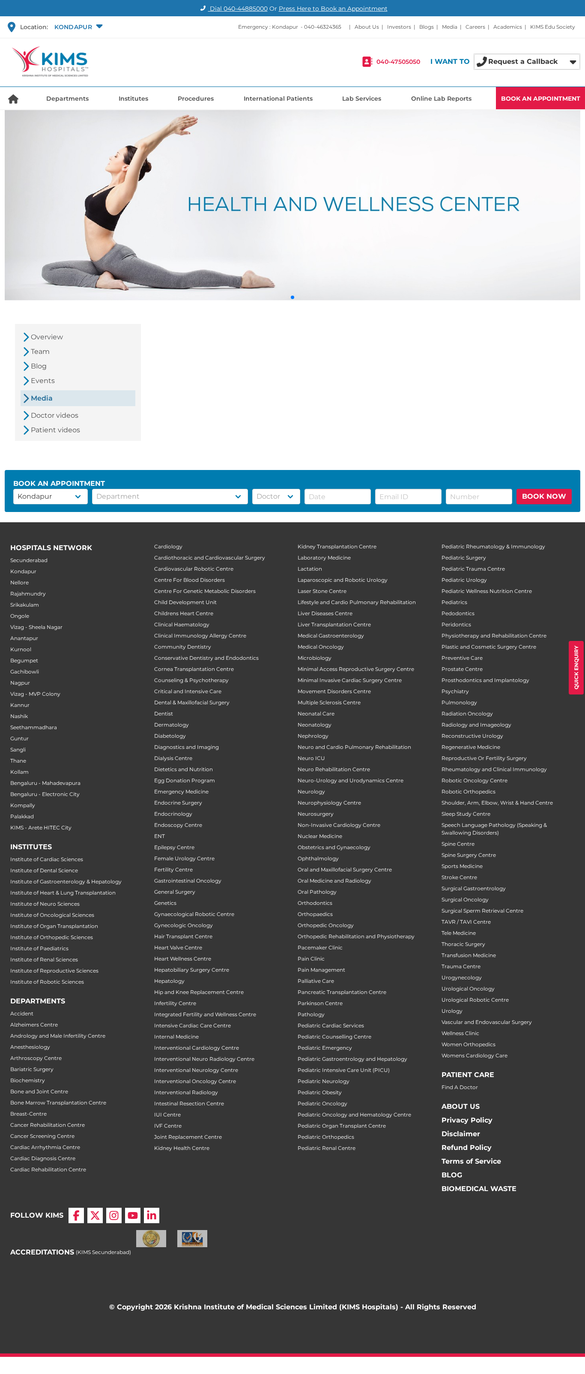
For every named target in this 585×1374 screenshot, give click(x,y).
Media (449, 27)
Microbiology (314, 658)
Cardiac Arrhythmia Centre (45, 1147)
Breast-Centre (28, 1114)
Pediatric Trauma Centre (473, 569)
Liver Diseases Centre (325, 613)
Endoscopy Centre (178, 825)
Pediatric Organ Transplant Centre (342, 1126)
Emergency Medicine (181, 791)
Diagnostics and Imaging (186, 747)
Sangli (18, 749)
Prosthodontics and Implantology (485, 680)
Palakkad (22, 816)
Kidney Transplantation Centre (337, 546)
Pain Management (321, 970)
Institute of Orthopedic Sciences (51, 937)
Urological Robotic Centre (475, 1000)
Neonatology (314, 724)
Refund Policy (467, 1148)
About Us (367, 27)
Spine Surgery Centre (469, 855)
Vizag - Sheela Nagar (36, 627)
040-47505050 (398, 62)
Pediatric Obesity (320, 1092)
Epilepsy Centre (174, 847)
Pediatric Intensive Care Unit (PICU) (344, 1070)
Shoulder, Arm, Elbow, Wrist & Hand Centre (497, 802)
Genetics (165, 903)
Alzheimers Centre (34, 1024)
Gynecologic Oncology (183, 925)
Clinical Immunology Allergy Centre (200, 635)
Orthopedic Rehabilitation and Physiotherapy (356, 936)
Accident (21, 1013)
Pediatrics (454, 602)
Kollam (19, 772)
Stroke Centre (459, 877)
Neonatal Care (316, 713)
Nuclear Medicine (320, 836)
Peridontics (456, 624)
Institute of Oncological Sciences (52, 915)
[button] (77, 27)
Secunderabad (29, 560)
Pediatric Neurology (323, 1081)
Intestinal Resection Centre (189, 1103)
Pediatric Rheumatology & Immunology (493, 546)
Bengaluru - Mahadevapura (45, 783)
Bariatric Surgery (32, 1069)
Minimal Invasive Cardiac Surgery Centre (350, 680)
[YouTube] (132, 1215)
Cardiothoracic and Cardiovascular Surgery (209, 557)
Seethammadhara (33, 727)
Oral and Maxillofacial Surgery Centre (345, 869)
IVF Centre (168, 1126)
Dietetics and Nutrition (183, 769)
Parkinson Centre (320, 1003)
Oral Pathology (317, 892)
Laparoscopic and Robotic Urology (343, 580)
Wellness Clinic (460, 1033)
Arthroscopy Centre (36, 1058)
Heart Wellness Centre (182, 958)
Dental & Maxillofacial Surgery (192, 702)
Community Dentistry (182, 647)
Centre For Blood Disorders (189, 580)
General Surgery (174, 892)
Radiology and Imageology (476, 724)
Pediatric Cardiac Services (331, 1025)
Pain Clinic (311, 958)
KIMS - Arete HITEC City (41, 827)
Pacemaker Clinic (320, 947)
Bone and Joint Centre (39, 1091)
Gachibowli (24, 671)
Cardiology (168, 546)
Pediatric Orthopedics (326, 1137)
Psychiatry (455, 691)
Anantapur (24, 638)
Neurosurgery (316, 814)
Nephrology (313, 736)
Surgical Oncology (465, 899)
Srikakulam (24, 605)
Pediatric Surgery (464, 557)
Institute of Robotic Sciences (47, 982)
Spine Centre (458, 844)
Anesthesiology (30, 1047)
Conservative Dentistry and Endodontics (206, 658)
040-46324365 (322, 27)
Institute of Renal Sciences (44, 959)
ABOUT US (461, 1106)
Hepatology (169, 981)
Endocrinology (173, 814)
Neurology (311, 791)
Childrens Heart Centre (183, 613)
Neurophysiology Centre (329, 802)
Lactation (310, 569)
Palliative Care (316, 981)
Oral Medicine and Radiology (334, 880)
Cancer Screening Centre (42, 1136)
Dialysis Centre (173, 758)
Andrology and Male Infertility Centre (57, 1036)
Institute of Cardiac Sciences (46, 859)
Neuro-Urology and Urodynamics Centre (350, 780)
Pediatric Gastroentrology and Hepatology (352, 1059)
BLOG (452, 1175)
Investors (399, 27)
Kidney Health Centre (181, 1148)
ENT (159, 836)
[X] (95, 1215)
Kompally (22, 805)
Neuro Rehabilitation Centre (334, 769)
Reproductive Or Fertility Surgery (484, 758)
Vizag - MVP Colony (35, 694)
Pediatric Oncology (322, 1103)
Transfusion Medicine (469, 955)
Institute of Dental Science (44, 870)
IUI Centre (167, 1114)
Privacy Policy (467, 1120)
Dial (238, 8)
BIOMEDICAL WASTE (479, 1189)
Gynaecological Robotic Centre (194, 914)
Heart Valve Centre (178, 947)
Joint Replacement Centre (188, 1137)
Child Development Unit (185, 602)
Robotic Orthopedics (468, 791)
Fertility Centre (173, 869)
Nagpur (20, 683)
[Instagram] (114, 1215)
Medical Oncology (321, 647)
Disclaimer (461, 1134)
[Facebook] (76, 1215)
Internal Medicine (176, 1036)
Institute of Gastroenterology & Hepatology (66, 881)
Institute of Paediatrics (39, 948)
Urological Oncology (468, 988)
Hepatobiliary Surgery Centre (191, 970)
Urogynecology (462, 977)
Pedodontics (458, 613)
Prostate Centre (462, 669)
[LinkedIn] (151, 1215)
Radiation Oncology (467, 713)
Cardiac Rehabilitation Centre (48, 1169)
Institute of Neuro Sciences (45, 904)
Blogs (426, 27)
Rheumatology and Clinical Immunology (494, 769)
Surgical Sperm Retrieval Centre (482, 910)
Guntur (19, 738)
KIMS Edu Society (552, 27)
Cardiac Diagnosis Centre (42, 1158)
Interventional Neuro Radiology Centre (204, 1059)
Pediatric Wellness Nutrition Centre (487, 591)
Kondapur (23, 571)
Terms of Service (471, 1161)
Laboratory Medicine (324, 557)
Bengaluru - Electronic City (45, 794)
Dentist (163, 713)
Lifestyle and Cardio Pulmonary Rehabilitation (357, 602)
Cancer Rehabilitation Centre (47, 1125)
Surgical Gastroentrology (474, 888)
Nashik (19, 716)
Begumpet (24, 660)
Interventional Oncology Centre (195, 1081)
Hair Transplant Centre (183, 936)
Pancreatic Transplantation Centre (342, 992)
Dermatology (171, 724)
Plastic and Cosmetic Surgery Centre (489, 647)
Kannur (20, 705)
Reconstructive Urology (472, 736)
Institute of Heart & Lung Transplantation (63, 892)
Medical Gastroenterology (331, 635)
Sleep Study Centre (466, 814)
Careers (475, 27)
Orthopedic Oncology (326, 925)
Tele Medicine (459, 933)
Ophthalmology (318, 858)
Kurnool (20, 649)
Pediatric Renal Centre (326, 1148)
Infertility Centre (175, 1003)
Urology (452, 1011)
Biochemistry (27, 1080)
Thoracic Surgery (463, 944)
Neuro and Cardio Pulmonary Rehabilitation (354, 747)
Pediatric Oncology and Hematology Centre (354, 1114)
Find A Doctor (460, 1087)
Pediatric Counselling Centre (334, 1036)
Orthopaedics (315, 914)
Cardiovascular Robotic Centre (193, 569)
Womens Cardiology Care (474, 1055)
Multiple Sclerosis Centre (329, 702)
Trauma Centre (461, 966)
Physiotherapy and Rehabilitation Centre (494, 635)
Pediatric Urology (464, 580)
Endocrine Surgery (178, 802)
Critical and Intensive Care (187, 691)
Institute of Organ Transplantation (54, 926)
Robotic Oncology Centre (474, 780)
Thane (18, 760)
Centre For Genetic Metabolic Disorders (205, 591)
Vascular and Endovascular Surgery (487, 1022)
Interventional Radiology (186, 1092)
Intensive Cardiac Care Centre (192, 1025)
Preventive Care (462, 658)
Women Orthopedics (468, 1044)
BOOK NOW (544, 496)
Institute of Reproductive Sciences (54, 970)
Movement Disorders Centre (334, 691)
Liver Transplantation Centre (334, 624)
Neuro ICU (311, 758)
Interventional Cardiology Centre (196, 1048)
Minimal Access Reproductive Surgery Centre (356, 669)
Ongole (19, 616)
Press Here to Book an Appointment (333, 8)
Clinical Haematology (181, 624)
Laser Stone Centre (322, 591)
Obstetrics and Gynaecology (334, 847)
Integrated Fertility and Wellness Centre (205, 1014)
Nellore (19, 582)
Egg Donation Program (184, 780)
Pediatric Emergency (325, 1048)
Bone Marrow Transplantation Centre (58, 1102)
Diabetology (170, 736)
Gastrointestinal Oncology (187, 880)
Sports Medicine (462, 866)
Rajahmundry (28, 593)
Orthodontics (315, 903)
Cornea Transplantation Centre (194, 669)
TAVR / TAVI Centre (466, 922)
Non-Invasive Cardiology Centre (339, 825)
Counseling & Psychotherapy (191, 680)
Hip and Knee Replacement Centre (199, 992)
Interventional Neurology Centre (196, 1070)
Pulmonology (459, 702)
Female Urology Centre (184, 858)
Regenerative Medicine (471, 747)
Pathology (311, 1014)
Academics (507, 27)
